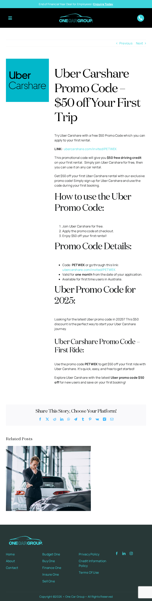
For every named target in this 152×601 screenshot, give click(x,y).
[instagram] (131, 553)
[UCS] (27, 60)
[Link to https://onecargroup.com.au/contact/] (140, 18)
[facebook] (116, 553)
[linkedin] (123, 553)
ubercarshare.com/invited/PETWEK (90, 149)
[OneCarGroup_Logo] (76, 12)
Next (139, 43)
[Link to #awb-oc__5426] (10, 18)
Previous (125, 43)
